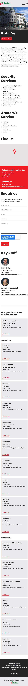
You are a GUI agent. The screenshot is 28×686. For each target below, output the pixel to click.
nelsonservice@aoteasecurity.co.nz (13, 588)
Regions (8, 28)
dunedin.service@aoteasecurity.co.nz (13, 607)
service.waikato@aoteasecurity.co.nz (13, 486)
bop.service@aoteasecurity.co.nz (12, 371)
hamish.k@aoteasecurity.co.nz (11, 274)
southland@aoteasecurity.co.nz (12, 645)
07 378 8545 (6, 484)
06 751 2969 (5, 465)
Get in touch (5, 39)
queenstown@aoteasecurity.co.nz (12, 568)
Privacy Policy (15, 667)
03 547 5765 (6, 586)
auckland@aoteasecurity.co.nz (11, 352)
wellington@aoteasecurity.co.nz (12, 525)
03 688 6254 (6, 624)
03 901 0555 (5, 567)
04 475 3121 (5, 523)
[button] (14, 152)
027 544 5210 (5, 273)
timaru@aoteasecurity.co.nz (11, 626)
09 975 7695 (6, 350)
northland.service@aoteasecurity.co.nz (14, 448)
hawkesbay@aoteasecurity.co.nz (13, 187)
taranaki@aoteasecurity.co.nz (11, 467)
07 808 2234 (6, 369)
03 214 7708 (5, 644)
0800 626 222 (6, 325)
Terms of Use (5, 667)
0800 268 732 (6, 185)
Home (3, 28)
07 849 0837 (6, 504)
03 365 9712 (5, 547)
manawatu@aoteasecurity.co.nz (12, 428)
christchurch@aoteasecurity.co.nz (12, 549)
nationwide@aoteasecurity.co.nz (12, 327)
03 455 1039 (5, 605)
